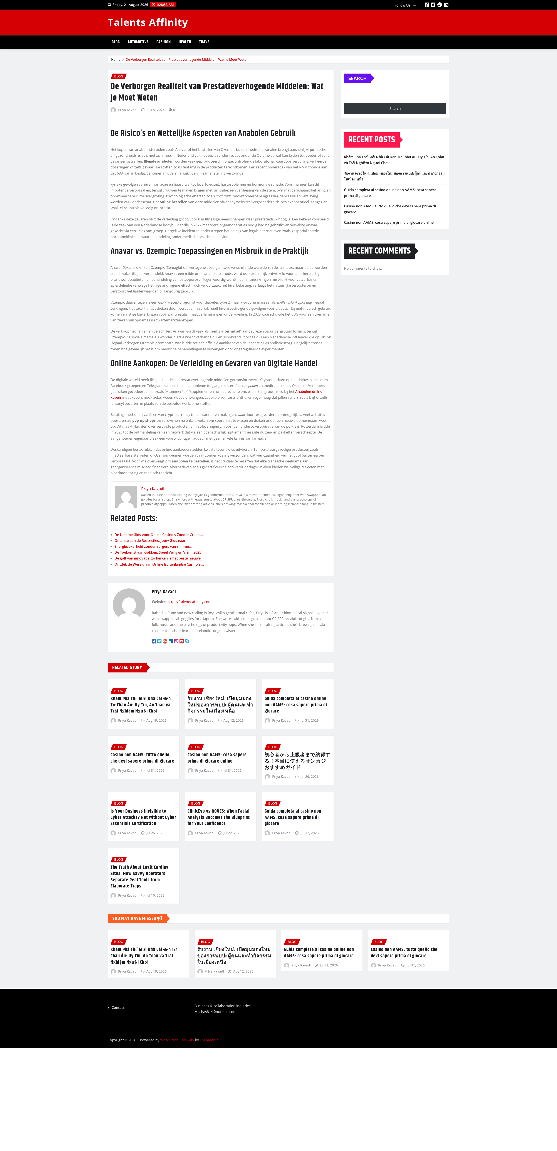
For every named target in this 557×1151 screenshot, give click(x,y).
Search (357, 78)
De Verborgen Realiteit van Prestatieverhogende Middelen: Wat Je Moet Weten (187, 59)
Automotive (138, 42)
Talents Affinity (148, 22)
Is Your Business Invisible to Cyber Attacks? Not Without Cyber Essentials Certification (143, 817)
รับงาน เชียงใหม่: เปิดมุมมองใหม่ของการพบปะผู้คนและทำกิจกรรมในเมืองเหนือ (220, 705)
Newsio (188, 1040)
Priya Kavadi (127, 110)
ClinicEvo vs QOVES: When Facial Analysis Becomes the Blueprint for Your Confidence (219, 817)
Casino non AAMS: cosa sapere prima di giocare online (217, 758)
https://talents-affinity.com (189, 601)
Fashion (163, 42)
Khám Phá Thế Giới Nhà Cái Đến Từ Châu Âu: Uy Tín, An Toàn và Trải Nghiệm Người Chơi (141, 705)
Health (185, 42)
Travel (205, 42)
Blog (116, 42)
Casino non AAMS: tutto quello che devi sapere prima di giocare (142, 758)
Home (116, 59)
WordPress (169, 1040)
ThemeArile (209, 1040)
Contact (118, 1007)
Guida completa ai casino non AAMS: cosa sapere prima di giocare (293, 817)
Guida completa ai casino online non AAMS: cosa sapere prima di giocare (296, 705)
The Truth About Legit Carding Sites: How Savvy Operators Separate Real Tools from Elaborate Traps (140, 877)
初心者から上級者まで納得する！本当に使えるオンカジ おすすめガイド (298, 761)
